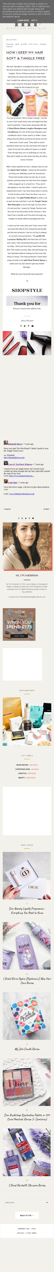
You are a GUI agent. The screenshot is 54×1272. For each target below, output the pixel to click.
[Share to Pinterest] (29, 326)
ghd (17, 44)
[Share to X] (25, 326)
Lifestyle (27, 773)
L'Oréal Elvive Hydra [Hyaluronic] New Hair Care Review (27, 981)
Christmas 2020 (27, 769)
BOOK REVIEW (27, 765)
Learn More (23, 20)
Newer (7, 509)
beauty (10, 44)
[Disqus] (27, 402)
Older (47, 509)
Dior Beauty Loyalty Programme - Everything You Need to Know (27, 911)
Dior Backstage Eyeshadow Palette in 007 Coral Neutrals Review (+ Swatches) (27, 1117)
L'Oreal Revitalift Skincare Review (27, 1185)
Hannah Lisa (24, 1229)
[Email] (32, 326)
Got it (34, 20)
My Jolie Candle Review (27, 1049)
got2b (24, 44)
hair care (33, 44)
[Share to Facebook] (21, 326)
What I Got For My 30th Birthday (27, 721)
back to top (26, 1215)
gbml (34, 1233)
